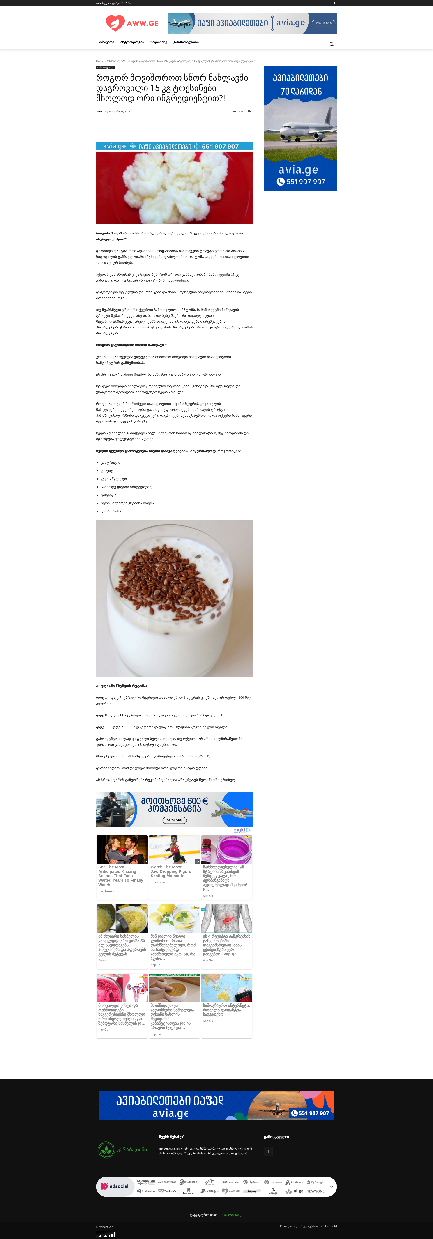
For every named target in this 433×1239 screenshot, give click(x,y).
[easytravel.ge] (188, 1191)
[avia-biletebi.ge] (167, 1182)
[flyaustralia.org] (273, 1182)
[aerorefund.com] (294, 1182)
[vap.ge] (273, 1191)
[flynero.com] (252, 1182)
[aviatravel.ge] (146, 1191)
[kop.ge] (252, 1191)
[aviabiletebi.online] (146, 1182)
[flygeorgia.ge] (188, 1182)
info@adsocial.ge (230, 1215)
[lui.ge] (294, 1191)
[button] (331, 44)
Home (100, 61)
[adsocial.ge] (115, 1194)
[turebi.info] (167, 1191)
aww (99, 111)
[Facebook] (334, 3)
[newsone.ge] (315, 1191)
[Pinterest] (147, 1058)
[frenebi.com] (209, 1182)
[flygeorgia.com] (315, 1182)
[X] (137, 1058)
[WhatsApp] (158, 1058)
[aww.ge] (231, 1191)
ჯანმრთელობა (116, 61)
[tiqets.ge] (231, 1182)
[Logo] (132, 23)
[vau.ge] (209, 1191)
